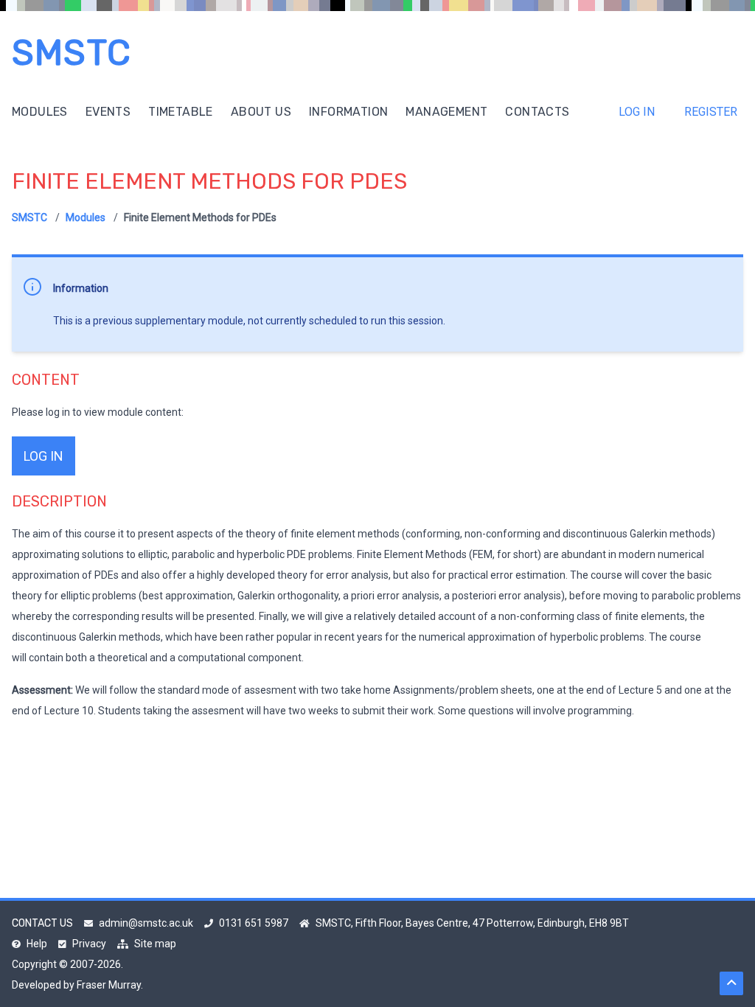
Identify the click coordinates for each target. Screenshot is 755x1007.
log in (43, 456)
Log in (637, 112)
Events (108, 112)
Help (37, 943)
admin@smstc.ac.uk (146, 923)
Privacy (89, 943)
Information (348, 112)
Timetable (180, 112)
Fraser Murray (109, 985)
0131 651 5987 (253, 923)
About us (261, 112)
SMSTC (71, 53)
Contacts (537, 112)
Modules (40, 112)
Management (446, 112)
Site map (155, 943)
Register (710, 112)
